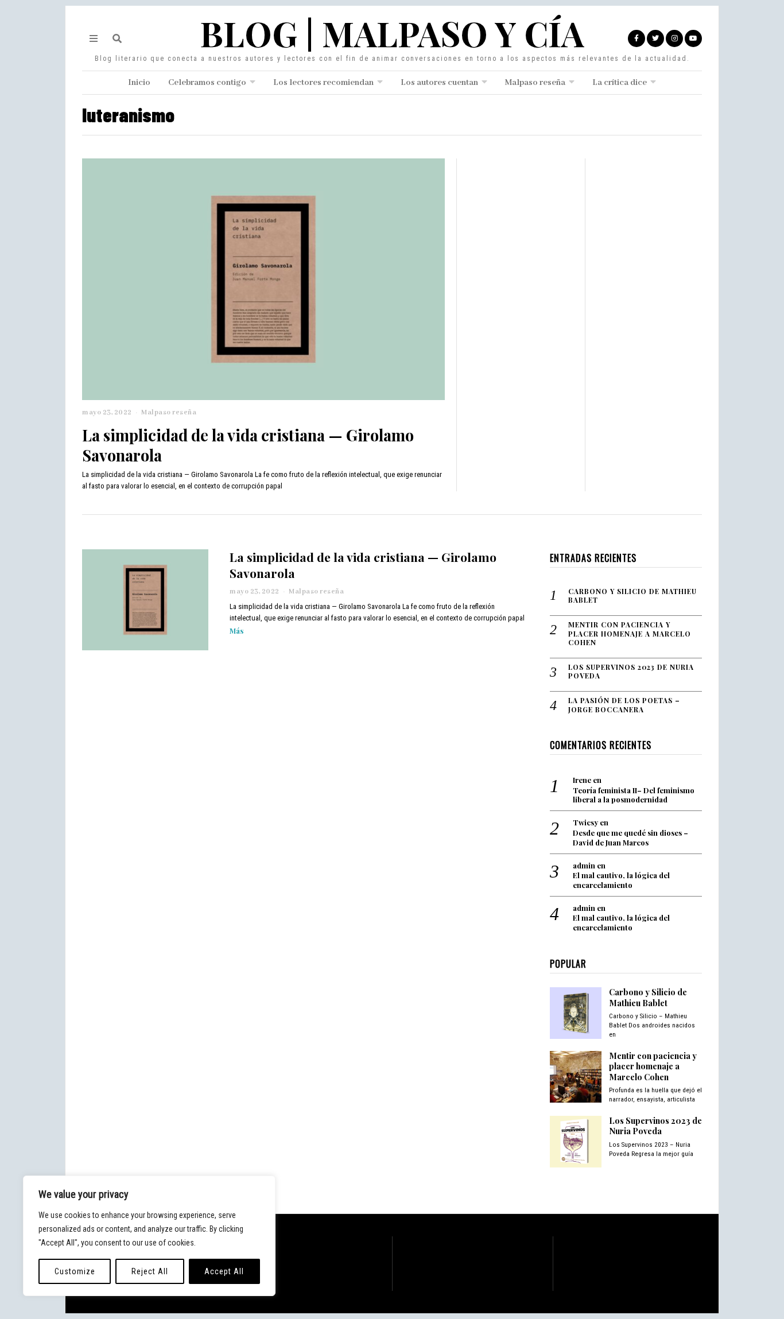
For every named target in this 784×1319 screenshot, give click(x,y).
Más (236, 630)
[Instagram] (674, 38)
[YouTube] (693, 38)
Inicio (139, 82)
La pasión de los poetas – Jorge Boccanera (624, 705)
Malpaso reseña (535, 82)
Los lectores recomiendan (323, 82)
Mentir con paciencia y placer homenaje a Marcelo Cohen (629, 633)
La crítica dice (619, 82)
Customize (75, 1271)
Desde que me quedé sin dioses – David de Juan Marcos (630, 837)
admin (584, 865)
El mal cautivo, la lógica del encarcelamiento (621, 880)
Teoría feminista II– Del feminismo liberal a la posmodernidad (633, 795)
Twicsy (585, 822)
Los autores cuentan (439, 82)
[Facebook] (636, 38)
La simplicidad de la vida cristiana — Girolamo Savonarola (248, 444)
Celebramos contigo (207, 82)
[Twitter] (655, 38)
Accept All (224, 1271)
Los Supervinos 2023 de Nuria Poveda (631, 672)
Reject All (149, 1271)
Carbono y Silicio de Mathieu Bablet (632, 596)
